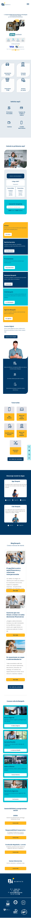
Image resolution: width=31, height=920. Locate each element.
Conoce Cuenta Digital (10, 336)
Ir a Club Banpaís (9, 302)
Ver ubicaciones (9, 251)
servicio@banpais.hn (16, 892)
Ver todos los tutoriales (15, 459)
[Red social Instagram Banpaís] (14, 894)
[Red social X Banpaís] (15, 894)
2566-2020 (16, 891)
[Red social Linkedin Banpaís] (17, 894)
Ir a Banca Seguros (15, 725)
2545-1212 (17, 889)
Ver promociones (9, 267)
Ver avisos (7, 234)
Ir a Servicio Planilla (15, 750)
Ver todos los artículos (15, 687)
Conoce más (8, 284)
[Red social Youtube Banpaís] (19, 894)
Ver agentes (8, 318)
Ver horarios (15, 799)
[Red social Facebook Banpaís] (12, 894)
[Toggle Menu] (28, 4)
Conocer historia (16, 774)
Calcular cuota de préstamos (16, 176)
